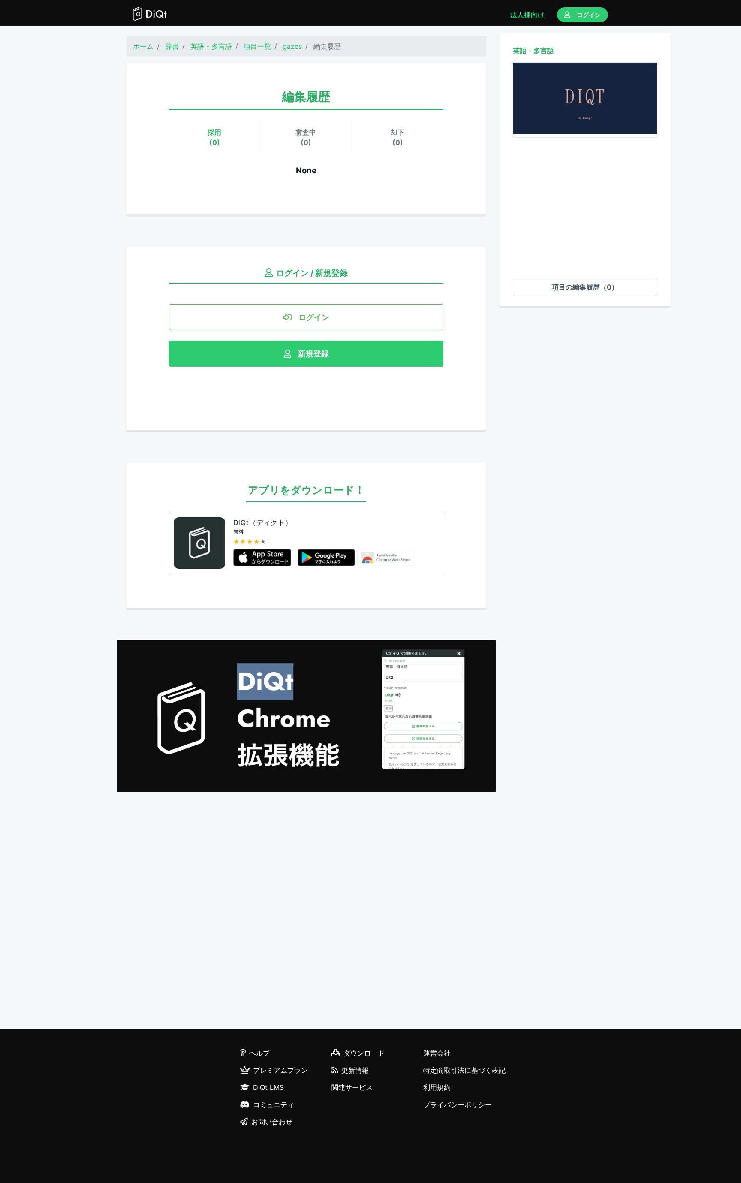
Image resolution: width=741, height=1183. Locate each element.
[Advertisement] (585, 208)
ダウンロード (364, 1053)
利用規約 (437, 1087)
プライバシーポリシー (457, 1104)
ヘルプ (259, 1053)
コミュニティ (273, 1104)
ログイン (589, 14)
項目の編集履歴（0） (585, 287)
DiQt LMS (268, 1087)
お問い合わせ (271, 1121)
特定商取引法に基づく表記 (464, 1070)
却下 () (397, 137)
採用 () (214, 137)
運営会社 (437, 1053)
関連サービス (352, 1087)
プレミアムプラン (280, 1070)
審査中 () (305, 137)
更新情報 (355, 1070)
